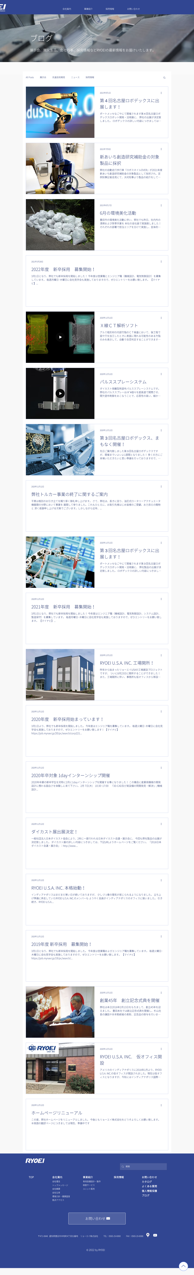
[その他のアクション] (162, 93)
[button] (164, 77)
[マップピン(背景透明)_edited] (148, 1235)
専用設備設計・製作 (92, 1181)
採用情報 (90, 77)
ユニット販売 (89, 1189)
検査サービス (89, 1185)
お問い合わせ (149, 1177)
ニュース (75, 77)
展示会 (43, 77)
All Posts (30, 77)
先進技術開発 (58, 77)
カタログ (147, 1181)
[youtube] (155, 1235)
